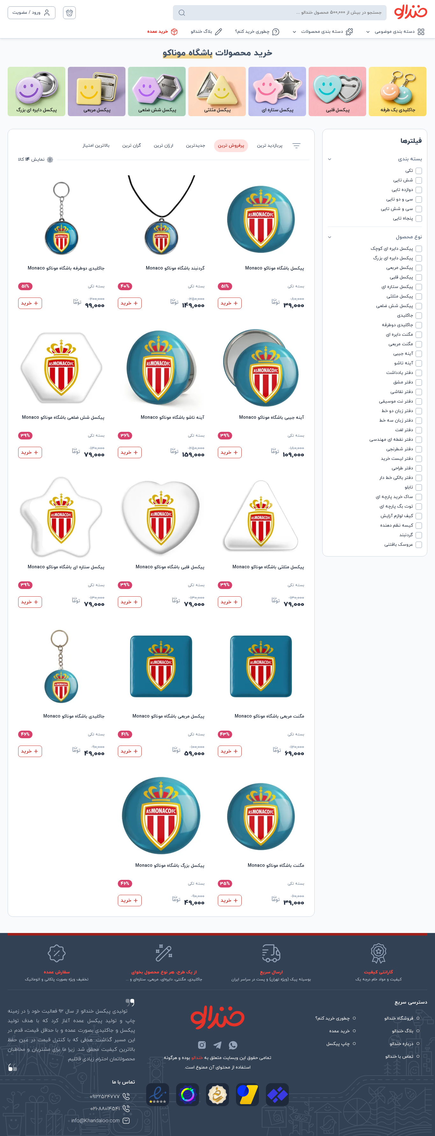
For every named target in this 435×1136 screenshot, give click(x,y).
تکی (409, 171)
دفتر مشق (403, 382)
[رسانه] (217, 1094)
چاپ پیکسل (338, 1044)
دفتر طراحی (402, 468)
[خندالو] (410, 11)
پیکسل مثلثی (400, 296)
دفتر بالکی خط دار (396, 478)
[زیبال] (277, 1094)
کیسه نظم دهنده (396, 525)
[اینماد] (157, 1094)
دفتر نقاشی (401, 392)
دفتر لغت (404, 430)
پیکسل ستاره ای (397, 287)
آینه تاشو (403, 363)
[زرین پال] (247, 1094)
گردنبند (406, 535)
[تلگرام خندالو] (217, 1045)
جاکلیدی (405, 315)
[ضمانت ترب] (187, 1094)
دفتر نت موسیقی (396, 401)
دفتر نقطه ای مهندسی (391, 440)
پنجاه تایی (403, 218)
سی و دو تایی (399, 199)
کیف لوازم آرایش (397, 516)
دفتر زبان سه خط (396, 420)
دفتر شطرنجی (399, 449)
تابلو (409, 487)
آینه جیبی (403, 354)
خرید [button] (226, 303)
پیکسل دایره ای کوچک (392, 249)
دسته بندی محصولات (322, 32)
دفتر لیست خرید (397, 459)
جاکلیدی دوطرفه (397, 325)
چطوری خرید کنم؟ (252, 32)
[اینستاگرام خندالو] (202, 1045)
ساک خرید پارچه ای (394, 497)
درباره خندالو (401, 1044)
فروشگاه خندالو (398, 1018)
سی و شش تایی (397, 209)
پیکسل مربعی (399, 268)
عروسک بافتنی (398, 545)
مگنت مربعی (401, 344)
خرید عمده (157, 32)
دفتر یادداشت (399, 373)
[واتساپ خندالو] (233, 1045)
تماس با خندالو (399, 1057)
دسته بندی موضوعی (395, 32)
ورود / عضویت (26, 13)
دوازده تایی (402, 190)
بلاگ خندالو (201, 32)
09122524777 (105, 1096)
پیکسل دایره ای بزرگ (393, 258)
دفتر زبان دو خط (397, 411)
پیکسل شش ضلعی (394, 306)
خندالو (197, 1058)
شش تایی (403, 180)
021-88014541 (105, 1108)
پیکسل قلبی (401, 277)
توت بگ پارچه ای (396, 506)
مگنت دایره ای (399, 335)
